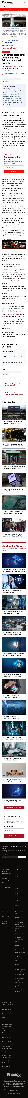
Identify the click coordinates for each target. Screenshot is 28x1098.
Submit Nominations (6, 918)
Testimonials (5, 921)
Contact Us (4, 876)
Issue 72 (17, 898)
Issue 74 (17, 893)
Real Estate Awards (6, 1007)
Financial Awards (6, 1057)
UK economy (6, 81)
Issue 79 (17, 881)
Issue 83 (17, 871)
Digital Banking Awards (20, 989)
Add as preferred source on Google (14, 73)
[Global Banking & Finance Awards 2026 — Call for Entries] (14, 244)
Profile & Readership (6, 873)
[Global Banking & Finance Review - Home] (7, 2)
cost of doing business (12, 314)
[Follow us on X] (20, 1093)
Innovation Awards (19, 971)
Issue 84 (17, 869)
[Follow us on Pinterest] (8, 1093)
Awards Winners (5, 916)
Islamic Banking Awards (7, 1004)
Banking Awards (19, 982)
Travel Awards (5, 1034)
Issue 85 (17, 867)
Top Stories (9, 45)
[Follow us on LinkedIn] (17, 1093)
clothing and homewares (9, 225)
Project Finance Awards (7, 1009)
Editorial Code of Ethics (7, 1048)
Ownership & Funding (6, 1043)
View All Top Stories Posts (14, 807)
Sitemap (12, 1090)
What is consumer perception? (14, 362)
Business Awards (19, 920)
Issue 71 (17, 900)
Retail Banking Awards (7, 1066)
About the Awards (6, 911)
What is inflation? (9, 351)
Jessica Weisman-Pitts (17, 66)
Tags (16, 1090)
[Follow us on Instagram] (11, 1093)
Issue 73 (17, 895)
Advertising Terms (6, 887)
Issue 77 (17, 886)
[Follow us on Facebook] (14, 1093)
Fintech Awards (18, 956)
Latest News (5, 878)
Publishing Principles (6, 1041)
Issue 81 (17, 876)
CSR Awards (18, 937)
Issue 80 (17, 879)
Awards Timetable (6, 914)
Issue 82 (17, 874)
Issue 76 (17, 888)
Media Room (5, 923)
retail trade (5, 79)
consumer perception (15, 79)
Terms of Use (5, 884)
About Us (4, 867)
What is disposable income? (13, 357)
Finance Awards (19, 991)
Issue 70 (17, 902)
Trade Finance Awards (7, 1024)
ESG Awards (18, 967)
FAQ (3, 926)
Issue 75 (17, 890)
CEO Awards (18, 930)
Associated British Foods (14, 281)
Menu (3, 6)
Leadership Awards (6, 1002)
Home (3, 45)
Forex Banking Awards (20, 969)
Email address (5, 854)
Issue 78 (17, 883)
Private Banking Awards (7, 1059)
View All (17, 905)
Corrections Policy (6, 1046)
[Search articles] (24, 2)
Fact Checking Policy (6, 1055)
